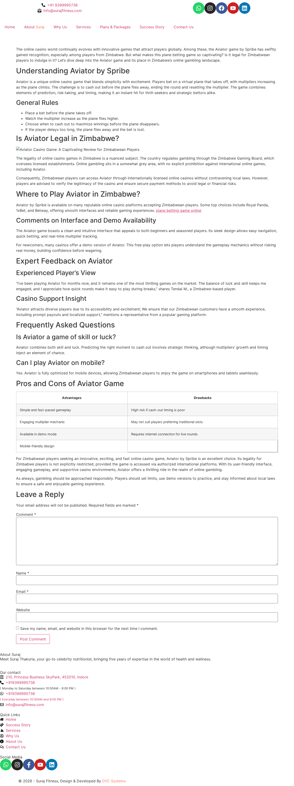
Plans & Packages (115, 27)
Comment (26, 514)
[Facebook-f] (28, 764)
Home (10, 27)
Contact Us (183, 27)
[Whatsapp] (198, 8)
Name (22, 573)
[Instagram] (210, 8)
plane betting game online (178, 210)
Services (83, 27)
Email (22, 591)
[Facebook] (221, 8)
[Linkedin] (244, 8)
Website (23, 610)
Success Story (152, 27)
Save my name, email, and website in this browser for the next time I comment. (89, 628)
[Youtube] (233, 8)
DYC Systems (114, 781)
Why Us (60, 27)
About (34, 27)
